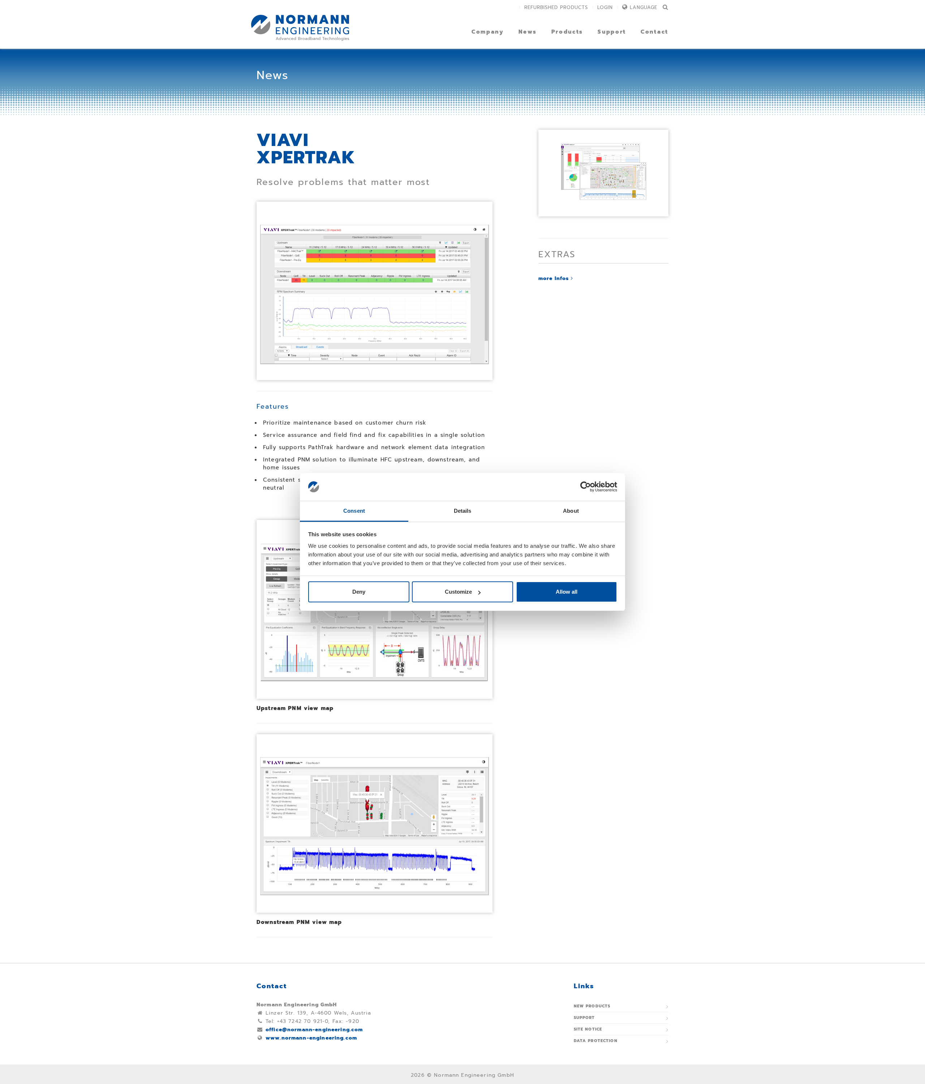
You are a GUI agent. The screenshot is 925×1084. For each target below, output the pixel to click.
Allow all (566, 592)
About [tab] (571, 511)
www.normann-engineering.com (311, 1038)
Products (567, 32)
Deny (358, 592)
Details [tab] (463, 511)
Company (488, 32)
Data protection (596, 1041)
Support (612, 32)
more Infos (554, 278)
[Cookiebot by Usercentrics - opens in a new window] (585, 487)
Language (643, 7)
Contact (654, 32)
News (528, 32)
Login (605, 7)
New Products (592, 1006)
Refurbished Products (556, 7)
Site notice (588, 1029)
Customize (458, 592)
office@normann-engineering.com (314, 1029)
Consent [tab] (354, 511)
